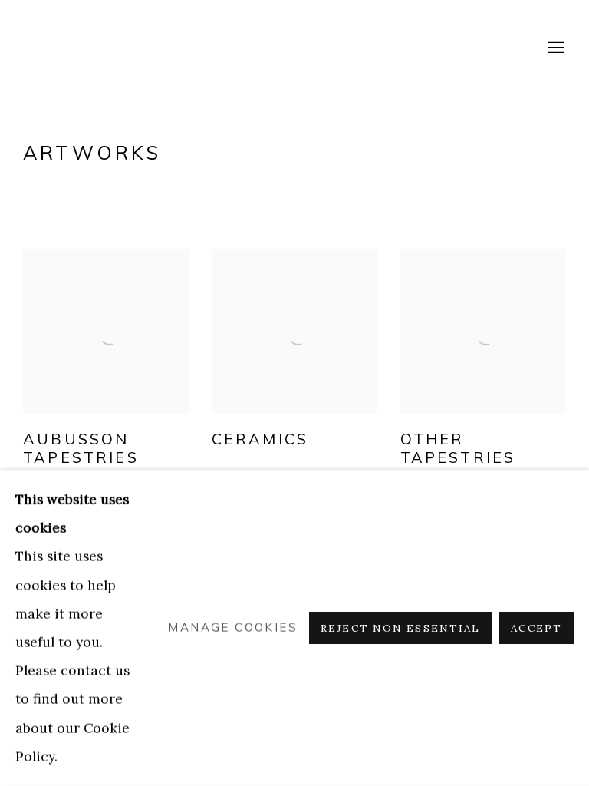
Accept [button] (536, 628)
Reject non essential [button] (400, 628)
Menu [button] (554, 48)
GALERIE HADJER (84, 47)
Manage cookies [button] (233, 627)
